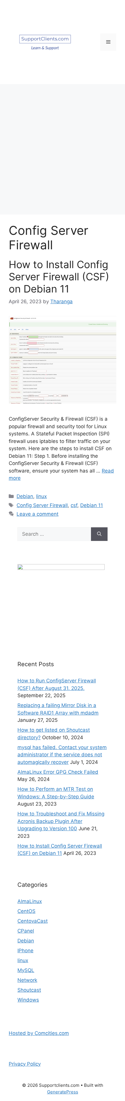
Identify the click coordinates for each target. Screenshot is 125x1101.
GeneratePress (62, 1092)
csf (74, 505)
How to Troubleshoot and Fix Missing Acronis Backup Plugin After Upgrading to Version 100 (60, 821)
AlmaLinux (29, 901)
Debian (25, 496)
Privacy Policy (25, 1064)
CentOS (26, 911)
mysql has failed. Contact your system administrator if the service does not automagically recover (62, 754)
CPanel (25, 931)
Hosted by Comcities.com (39, 1033)
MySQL (25, 970)
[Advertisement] (62, 149)
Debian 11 (91, 505)
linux (41, 496)
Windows (28, 1000)
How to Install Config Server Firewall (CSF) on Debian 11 (59, 276)
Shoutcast (29, 990)
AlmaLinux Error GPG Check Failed (57, 772)
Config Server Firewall (42, 505)
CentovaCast (32, 921)
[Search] (99, 534)
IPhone (25, 950)
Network (27, 980)
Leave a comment (37, 514)
